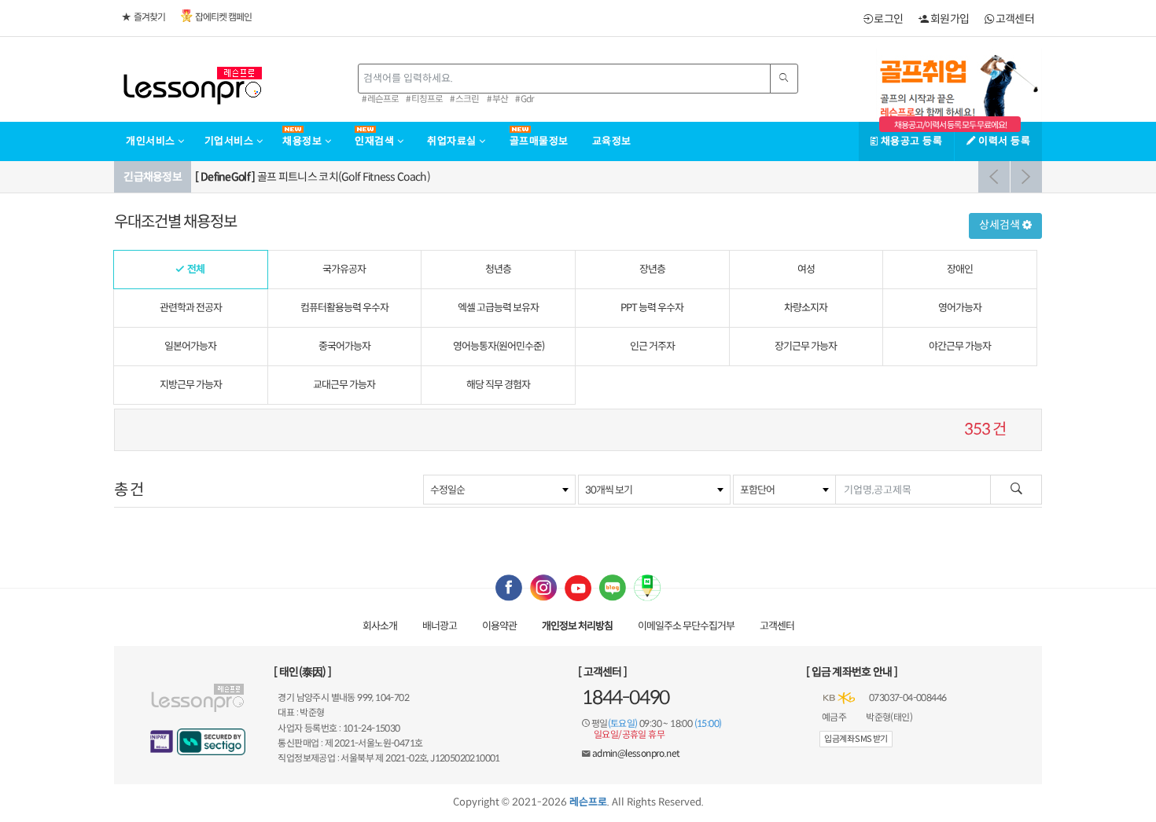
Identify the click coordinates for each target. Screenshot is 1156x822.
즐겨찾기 (149, 17)
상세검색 (1000, 225)
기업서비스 (230, 141)
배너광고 (439, 626)
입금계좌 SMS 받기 (855, 738)
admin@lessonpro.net (636, 753)
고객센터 (1013, 19)
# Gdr (524, 99)
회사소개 (380, 626)
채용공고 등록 (910, 141)
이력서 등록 (1003, 141)
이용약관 (499, 626)
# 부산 (497, 99)
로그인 (887, 19)
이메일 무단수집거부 (686, 626)
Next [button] (1026, 177)
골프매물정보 (539, 141)
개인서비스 (152, 141)
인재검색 (376, 141)
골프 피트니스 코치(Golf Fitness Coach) (312, 177)
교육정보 (611, 141)
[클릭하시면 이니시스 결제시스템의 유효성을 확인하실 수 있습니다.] (161, 741)
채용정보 (303, 141)
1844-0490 (625, 698)
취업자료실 (453, 141)
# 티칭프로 (424, 99)
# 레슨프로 (380, 99)
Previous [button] (994, 177)
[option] (616, 177)
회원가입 (949, 19)
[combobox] (499, 490)
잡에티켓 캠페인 (223, 17)
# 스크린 (464, 99)
